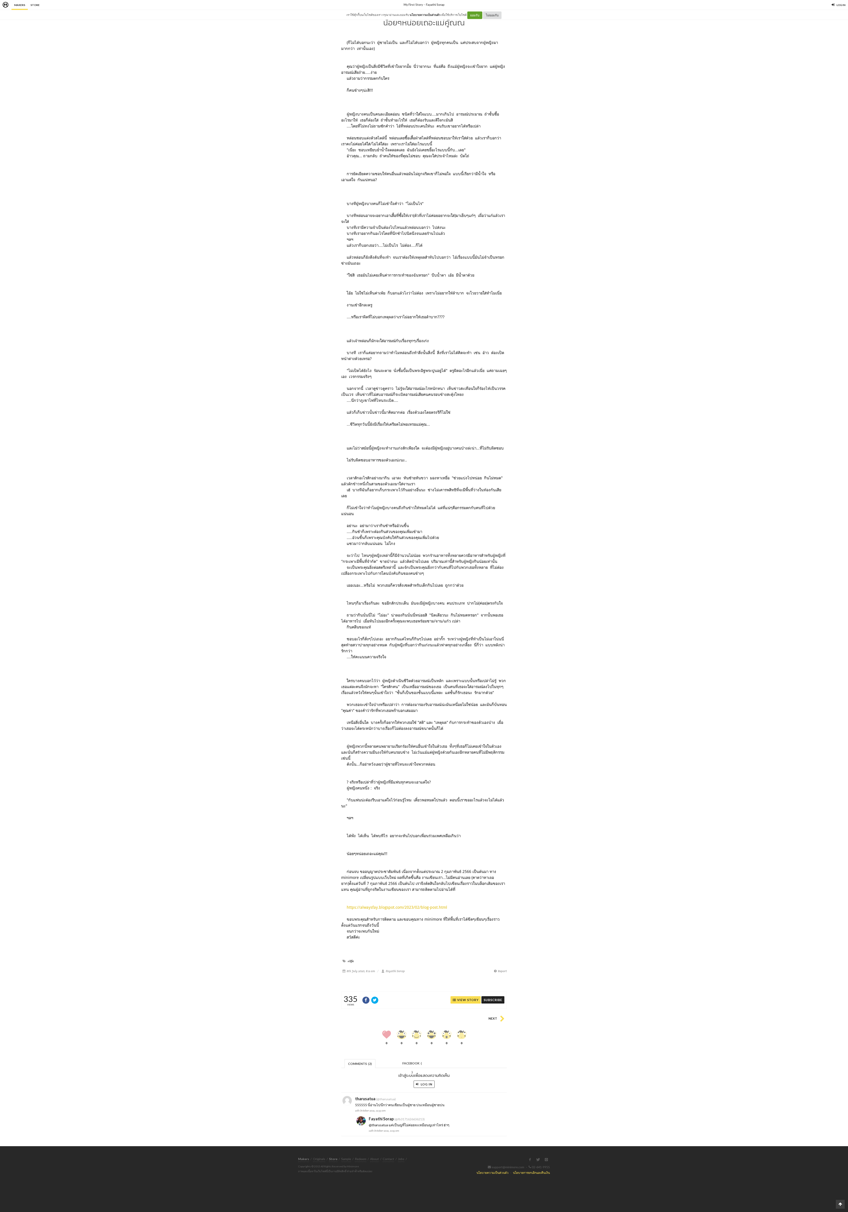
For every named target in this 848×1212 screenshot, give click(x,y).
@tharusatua (378, 1125)
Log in (426, 1084)
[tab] (360, 1063)
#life (351, 961)
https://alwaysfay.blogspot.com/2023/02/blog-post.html (397, 907)
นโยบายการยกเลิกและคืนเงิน (531, 1172)
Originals (319, 1159)
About (374, 1159)
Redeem (360, 1159)
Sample (346, 1159)
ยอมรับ (474, 15)
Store (35, 5)
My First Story (413, 4)
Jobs (401, 1159)
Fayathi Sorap (435, 4)
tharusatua (365, 1098)
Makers (19, 5)
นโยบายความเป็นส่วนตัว (425, 15)
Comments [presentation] (360, 1064)
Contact (388, 1159)
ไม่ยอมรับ (492, 15)
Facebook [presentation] (412, 1064)
